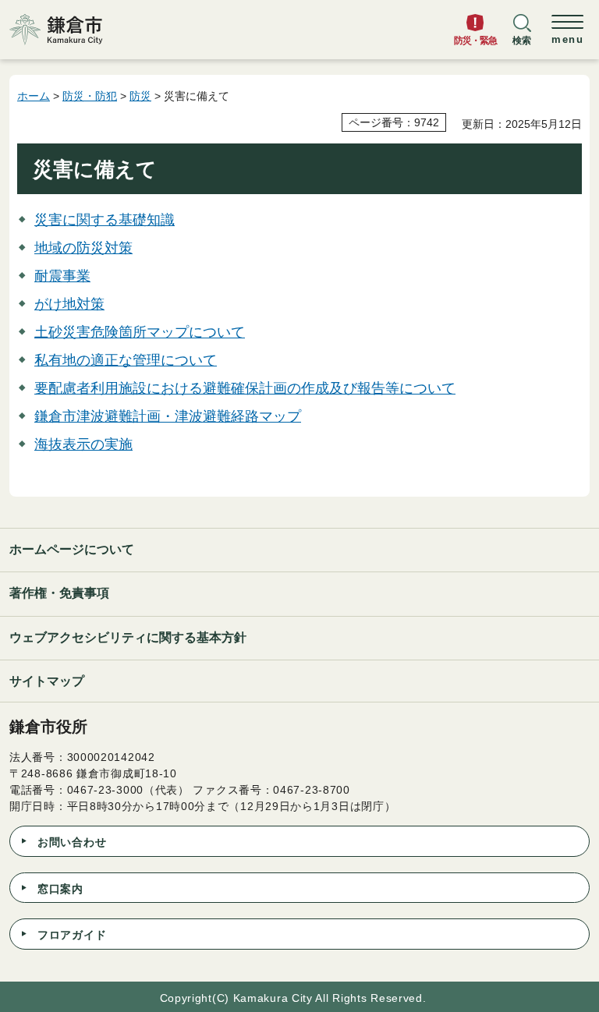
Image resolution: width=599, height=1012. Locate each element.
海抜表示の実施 (83, 444)
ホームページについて (71, 549)
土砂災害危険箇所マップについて (139, 332)
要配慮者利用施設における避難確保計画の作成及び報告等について (244, 388)
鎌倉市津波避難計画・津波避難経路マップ (167, 416)
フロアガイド (71, 935)
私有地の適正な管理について (125, 360)
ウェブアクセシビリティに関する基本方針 (127, 637)
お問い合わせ (71, 842)
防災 (140, 96)
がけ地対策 (69, 304)
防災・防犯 (89, 96)
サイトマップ (46, 681)
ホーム (33, 96)
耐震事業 (62, 276)
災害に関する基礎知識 (104, 220)
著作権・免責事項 (59, 593)
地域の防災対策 (83, 248)
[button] (522, 36)
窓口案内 (60, 889)
